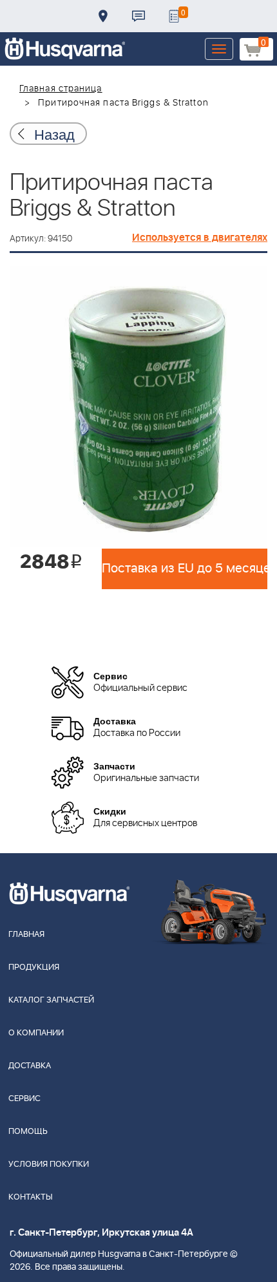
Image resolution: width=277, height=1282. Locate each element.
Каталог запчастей (51, 1000)
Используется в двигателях (199, 237)
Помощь (28, 1132)
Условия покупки (48, 1164)
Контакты (138, 16)
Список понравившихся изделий (173, 16)
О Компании (36, 1033)
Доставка (103, 16)
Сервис (24, 1099)
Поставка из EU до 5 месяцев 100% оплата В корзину (184, 568)
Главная (26, 935)
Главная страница (60, 88)
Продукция (33, 967)
